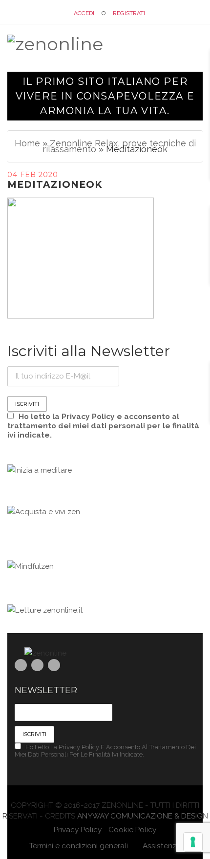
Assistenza (161, 845)
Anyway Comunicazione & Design (142, 815)
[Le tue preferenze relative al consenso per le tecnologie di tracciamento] (193, 842)
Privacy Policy (78, 829)
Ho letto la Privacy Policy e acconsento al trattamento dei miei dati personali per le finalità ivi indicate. (103, 425)
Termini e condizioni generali (78, 845)
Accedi (84, 13)
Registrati (129, 13)
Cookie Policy (132, 829)
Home (27, 143)
